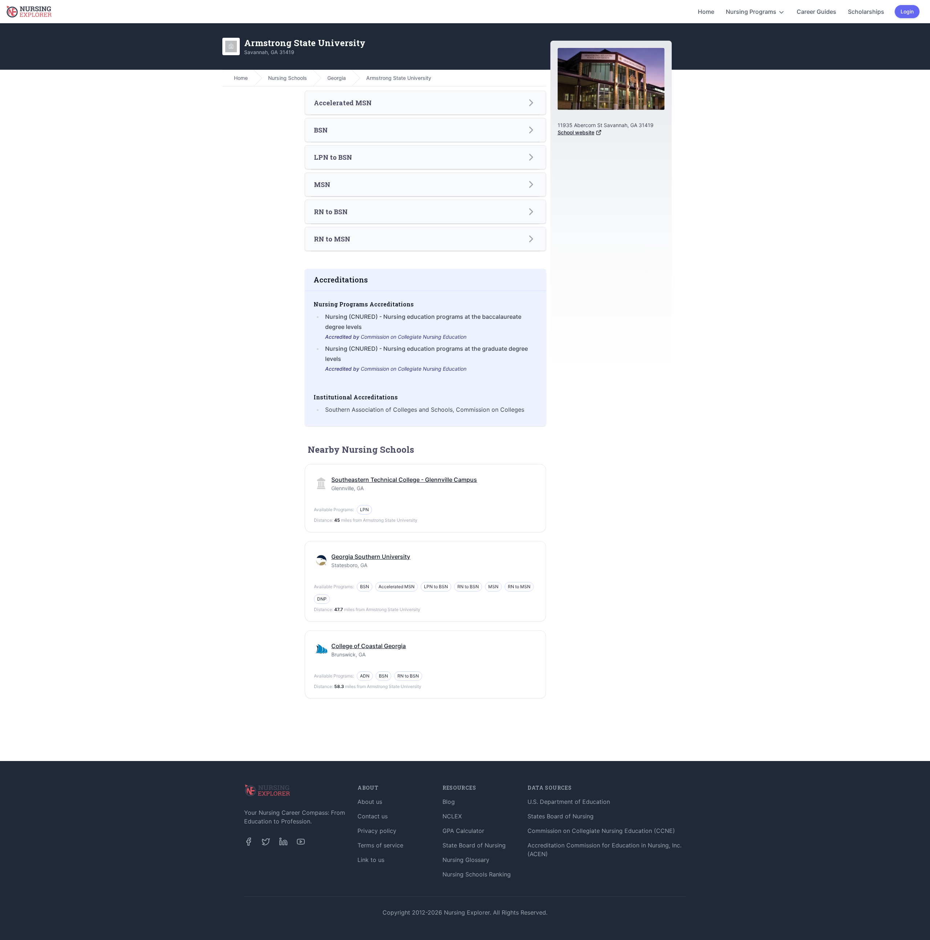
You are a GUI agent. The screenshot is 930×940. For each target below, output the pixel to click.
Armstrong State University (398, 78)
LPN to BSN (436, 586)
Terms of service (380, 845)
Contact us (372, 816)
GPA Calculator (463, 830)
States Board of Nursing (560, 816)
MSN (493, 586)
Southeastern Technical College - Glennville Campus (404, 479)
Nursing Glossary (465, 859)
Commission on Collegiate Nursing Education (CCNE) (601, 830)
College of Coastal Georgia (368, 646)
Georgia (336, 78)
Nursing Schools (287, 78)
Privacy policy (376, 830)
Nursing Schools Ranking (476, 874)
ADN (364, 676)
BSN (364, 586)
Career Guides (816, 11)
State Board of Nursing (474, 845)
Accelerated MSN (397, 586)
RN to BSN (468, 586)
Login (907, 11)
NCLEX (452, 816)
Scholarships (866, 11)
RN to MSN (519, 586)
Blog (448, 801)
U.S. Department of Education (568, 801)
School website (576, 132)
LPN (364, 509)
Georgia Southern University (370, 556)
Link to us (370, 859)
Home (706, 11)
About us (369, 801)
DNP (322, 599)
